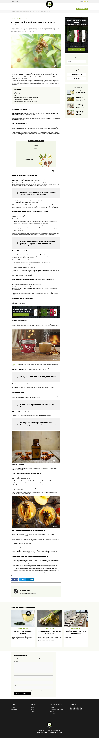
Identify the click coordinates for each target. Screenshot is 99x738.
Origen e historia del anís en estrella (22, 93)
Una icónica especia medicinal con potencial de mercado (26, 101)
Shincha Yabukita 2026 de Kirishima (81, 91)
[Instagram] (81, 708)
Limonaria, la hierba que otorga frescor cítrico (81, 99)
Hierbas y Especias (20, 11)
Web (15, 685)
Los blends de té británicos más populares (80, 112)
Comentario (16, 661)
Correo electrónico (17, 680)
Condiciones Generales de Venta (56, 709)
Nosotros (32, 707)
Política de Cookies (53, 713)
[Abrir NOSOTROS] (55, 9)
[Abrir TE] (34, 9)
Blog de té (14, 11)
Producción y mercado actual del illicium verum (24, 99)
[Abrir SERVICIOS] (48, 9)
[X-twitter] (77, 708)
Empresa (32, 709)
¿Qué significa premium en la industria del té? (80, 106)
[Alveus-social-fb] (74, 708)
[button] (85, 1)
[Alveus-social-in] (71, 708)
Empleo (32, 713)
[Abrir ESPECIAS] (41, 9)
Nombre (16, 675)
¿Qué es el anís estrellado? (20, 92)
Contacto (13, 707)
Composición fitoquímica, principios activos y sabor (24, 95)
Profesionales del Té (76, 628)
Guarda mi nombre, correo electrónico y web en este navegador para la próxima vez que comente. (33, 690)
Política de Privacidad (54, 711)
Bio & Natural (33, 711)
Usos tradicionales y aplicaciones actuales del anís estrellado (26, 97)
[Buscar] (84, 61)
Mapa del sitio (14, 709)
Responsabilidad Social (35, 716)
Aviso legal (52, 707)
